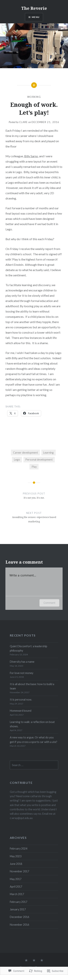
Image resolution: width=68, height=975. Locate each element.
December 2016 (19, 916)
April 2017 (16, 886)
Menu (35, 17)
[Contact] (42, 960)
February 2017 (18, 901)
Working (34, 96)
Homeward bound (20, 710)
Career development (25, 452)
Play (34, 466)
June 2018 (16, 863)
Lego (17, 459)
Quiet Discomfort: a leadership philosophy (28, 648)
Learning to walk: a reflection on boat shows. (32, 724)
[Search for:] (34, 765)
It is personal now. (21, 699)
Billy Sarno (31, 156)
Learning (48, 452)
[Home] (26, 960)
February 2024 (18, 848)
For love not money (21, 673)
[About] (34, 960)
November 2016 (19, 924)
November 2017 (19, 871)
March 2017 (17, 894)
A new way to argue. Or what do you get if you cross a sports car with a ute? (33, 739)
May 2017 (15, 879)
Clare (23, 122)
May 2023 (15, 856)
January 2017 (18, 909)
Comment (49, 602)
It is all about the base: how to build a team (32, 686)
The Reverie (34, 8)
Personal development (39, 459)
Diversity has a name (22, 661)
